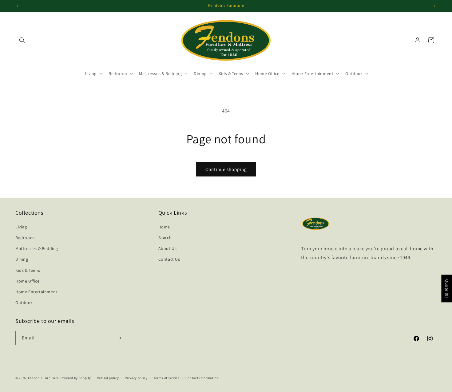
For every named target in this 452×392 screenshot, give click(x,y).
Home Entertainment (36, 292)
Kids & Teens (27, 270)
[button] (22, 40)
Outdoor (23, 302)
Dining (21, 259)
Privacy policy (136, 378)
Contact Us (169, 259)
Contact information (202, 378)
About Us (167, 248)
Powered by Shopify (75, 378)
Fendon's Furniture (43, 378)
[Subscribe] (119, 338)
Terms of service (167, 378)
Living (21, 227)
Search (165, 237)
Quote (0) (447, 288)
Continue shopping (226, 169)
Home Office (27, 281)
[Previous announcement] (17, 6)
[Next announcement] (434, 6)
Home (164, 227)
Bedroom (24, 237)
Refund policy (108, 378)
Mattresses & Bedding (36, 248)
